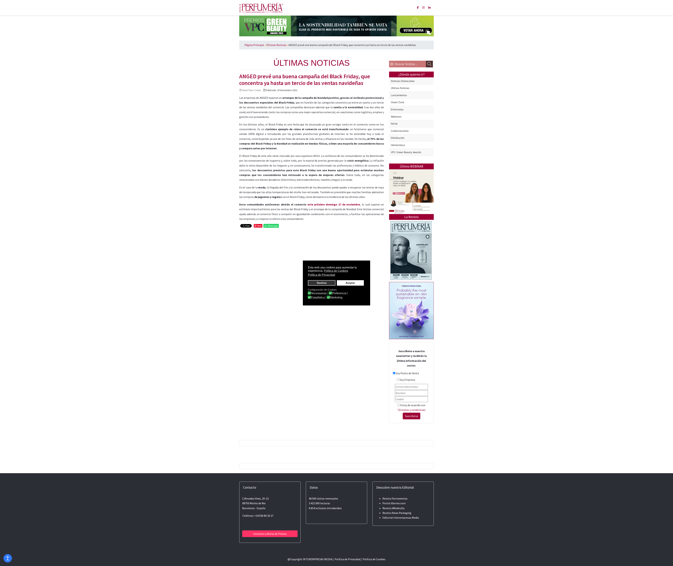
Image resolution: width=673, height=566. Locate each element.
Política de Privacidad (347, 559)
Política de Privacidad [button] (321, 274)
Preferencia (339, 293)
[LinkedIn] (429, 7)
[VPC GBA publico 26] (336, 25)
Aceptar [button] (350, 282)
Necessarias (319, 293)
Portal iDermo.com (394, 503)
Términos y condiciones (411, 410)
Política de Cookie (373, 559)
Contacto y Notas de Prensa (270, 533)
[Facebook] (418, 7)
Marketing (336, 297)
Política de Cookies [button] (336, 270)
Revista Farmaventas (394, 498)
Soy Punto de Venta (407, 373)
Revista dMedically (393, 508)
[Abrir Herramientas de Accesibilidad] (8, 558)
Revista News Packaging (396, 513)
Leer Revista (411, 264)
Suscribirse (411, 416)
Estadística (318, 297)
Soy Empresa (407, 379)
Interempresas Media (406, 517)
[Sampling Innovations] (411, 310)
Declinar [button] (322, 282)
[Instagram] (423, 7)
